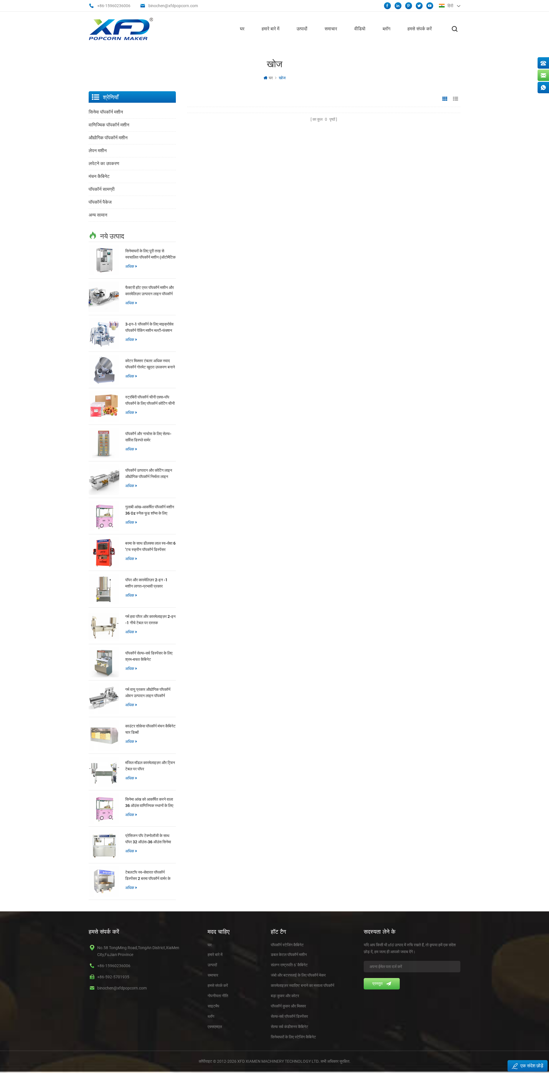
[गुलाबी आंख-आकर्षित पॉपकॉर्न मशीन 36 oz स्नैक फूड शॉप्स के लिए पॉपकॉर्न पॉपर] (104, 516)
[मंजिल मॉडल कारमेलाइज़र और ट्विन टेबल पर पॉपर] (104, 772)
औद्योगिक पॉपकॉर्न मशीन (108, 137)
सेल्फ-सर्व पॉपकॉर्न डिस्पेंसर (289, 1016)
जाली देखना (445, 99)
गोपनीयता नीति (218, 995)
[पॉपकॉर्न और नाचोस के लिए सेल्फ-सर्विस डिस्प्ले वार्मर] (104, 443)
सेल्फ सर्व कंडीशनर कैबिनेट (289, 1026)
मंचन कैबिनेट (99, 176)
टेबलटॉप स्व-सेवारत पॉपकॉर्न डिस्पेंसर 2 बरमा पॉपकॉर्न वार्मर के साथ (147, 875)
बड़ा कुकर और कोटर (285, 995)
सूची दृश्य (455, 99)
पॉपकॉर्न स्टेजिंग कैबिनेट (287, 945)
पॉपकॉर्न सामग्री (102, 189)
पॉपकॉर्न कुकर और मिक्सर (288, 1006)
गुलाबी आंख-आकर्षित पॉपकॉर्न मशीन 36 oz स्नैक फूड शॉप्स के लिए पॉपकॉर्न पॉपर (149, 510)
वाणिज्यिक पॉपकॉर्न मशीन (109, 125)
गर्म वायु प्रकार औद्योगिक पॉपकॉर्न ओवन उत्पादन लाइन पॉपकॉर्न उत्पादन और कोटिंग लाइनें (147, 693)
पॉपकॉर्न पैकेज (100, 202)
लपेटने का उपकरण (104, 163)
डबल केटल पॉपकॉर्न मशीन (289, 954)
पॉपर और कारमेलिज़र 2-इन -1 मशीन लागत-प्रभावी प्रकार (146, 583)
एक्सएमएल (215, 1026)
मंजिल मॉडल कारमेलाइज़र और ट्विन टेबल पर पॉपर (150, 765)
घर (242, 28)
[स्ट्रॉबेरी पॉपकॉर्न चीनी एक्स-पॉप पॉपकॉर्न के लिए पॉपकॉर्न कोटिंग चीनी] (104, 406)
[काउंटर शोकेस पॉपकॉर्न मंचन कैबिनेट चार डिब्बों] (104, 735)
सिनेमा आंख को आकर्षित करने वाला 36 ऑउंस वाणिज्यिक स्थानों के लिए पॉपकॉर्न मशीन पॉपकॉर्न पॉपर (149, 802)
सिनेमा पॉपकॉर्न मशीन (106, 112)
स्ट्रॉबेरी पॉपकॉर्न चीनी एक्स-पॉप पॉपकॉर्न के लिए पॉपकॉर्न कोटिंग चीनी (150, 400)
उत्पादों (302, 28)
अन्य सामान (98, 215)
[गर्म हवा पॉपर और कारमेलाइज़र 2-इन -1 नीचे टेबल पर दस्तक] (104, 625)
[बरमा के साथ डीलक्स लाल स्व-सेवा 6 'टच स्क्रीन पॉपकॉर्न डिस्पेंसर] (104, 552)
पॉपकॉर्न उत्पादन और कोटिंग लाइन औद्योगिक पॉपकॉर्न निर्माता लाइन (148, 473)
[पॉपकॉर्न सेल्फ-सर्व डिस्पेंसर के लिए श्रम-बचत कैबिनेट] (104, 662)
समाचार (331, 28)
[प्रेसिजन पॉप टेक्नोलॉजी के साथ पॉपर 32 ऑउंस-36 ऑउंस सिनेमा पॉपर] (104, 845)
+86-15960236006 (113, 5)
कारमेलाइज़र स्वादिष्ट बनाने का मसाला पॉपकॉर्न (302, 985)
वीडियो (359, 28)
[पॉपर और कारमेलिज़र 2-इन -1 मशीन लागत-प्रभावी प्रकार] (104, 589)
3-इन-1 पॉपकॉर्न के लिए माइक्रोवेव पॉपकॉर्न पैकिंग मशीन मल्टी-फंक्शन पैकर (149, 327)
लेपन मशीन (98, 150)
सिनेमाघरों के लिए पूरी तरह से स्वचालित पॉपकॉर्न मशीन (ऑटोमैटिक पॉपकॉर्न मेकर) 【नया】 (150, 254)
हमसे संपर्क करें (419, 28)
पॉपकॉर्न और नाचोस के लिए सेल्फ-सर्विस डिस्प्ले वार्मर (148, 437)
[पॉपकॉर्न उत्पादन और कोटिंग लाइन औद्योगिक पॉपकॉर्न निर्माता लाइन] (104, 479)
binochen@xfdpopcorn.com (173, 5)
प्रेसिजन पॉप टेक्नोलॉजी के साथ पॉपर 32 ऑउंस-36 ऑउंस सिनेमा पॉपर (148, 839)
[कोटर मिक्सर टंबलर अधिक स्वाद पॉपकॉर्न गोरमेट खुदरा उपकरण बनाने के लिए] (104, 370)
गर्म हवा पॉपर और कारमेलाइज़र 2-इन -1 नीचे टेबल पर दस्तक (150, 619)
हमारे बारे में (270, 28)
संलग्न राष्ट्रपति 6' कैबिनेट (289, 965)
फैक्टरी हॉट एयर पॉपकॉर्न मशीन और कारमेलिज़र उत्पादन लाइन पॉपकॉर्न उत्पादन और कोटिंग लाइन (149, 291)
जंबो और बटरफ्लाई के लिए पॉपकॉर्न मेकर (298, 975)
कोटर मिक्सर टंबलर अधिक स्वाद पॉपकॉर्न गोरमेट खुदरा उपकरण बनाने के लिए (150, 364)
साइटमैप (213, 1006)
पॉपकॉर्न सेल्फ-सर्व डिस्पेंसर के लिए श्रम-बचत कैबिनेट (148, 656)
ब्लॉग (386, 28)
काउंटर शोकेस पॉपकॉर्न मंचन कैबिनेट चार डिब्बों (150, 729)
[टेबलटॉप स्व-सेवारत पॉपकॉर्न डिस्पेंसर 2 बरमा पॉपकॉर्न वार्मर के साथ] (104, 881)
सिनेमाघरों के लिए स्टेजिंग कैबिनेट (293, 1037)
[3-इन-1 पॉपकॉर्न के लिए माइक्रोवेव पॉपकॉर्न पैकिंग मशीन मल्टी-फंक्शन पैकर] (104, 333)
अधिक (129, 266)
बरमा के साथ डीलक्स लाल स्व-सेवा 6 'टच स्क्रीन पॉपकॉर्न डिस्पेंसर (150, 546)
